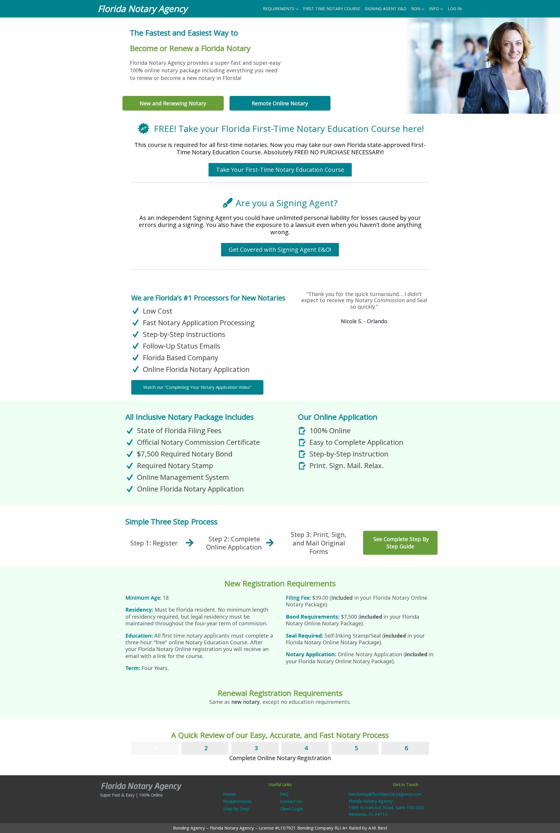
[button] (197, 387)
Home (229, 794)
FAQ (284, 794)
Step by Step (236, 808)
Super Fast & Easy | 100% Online (131, 795)
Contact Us (291, 801)
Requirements (237, 801)
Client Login (291, 808)
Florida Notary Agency (142, 9)
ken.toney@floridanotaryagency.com (385, 794)
